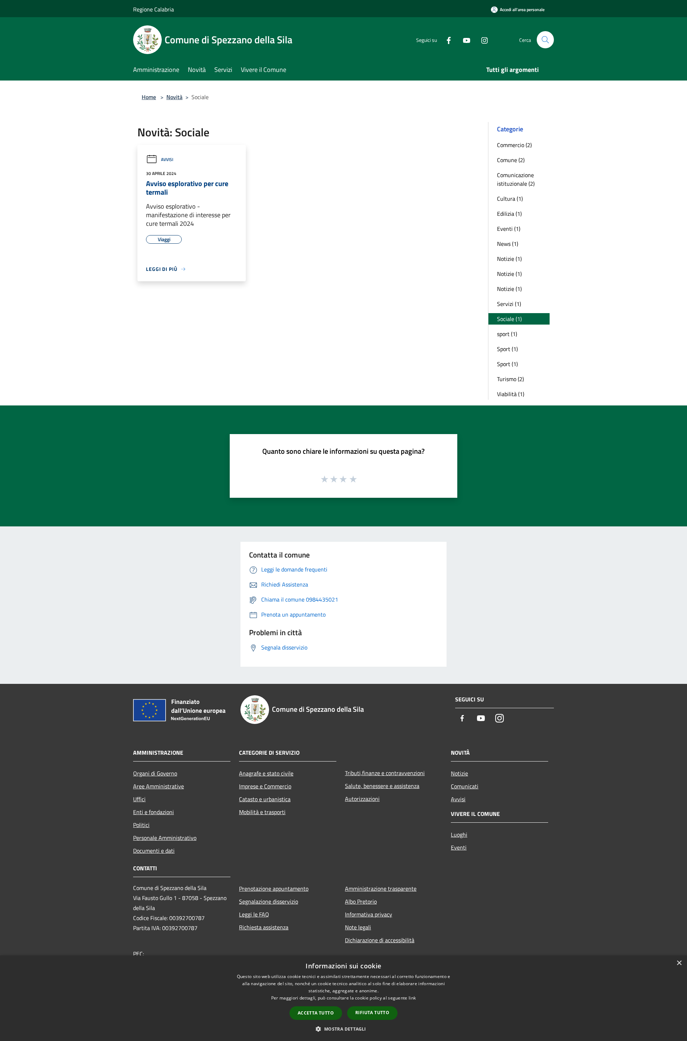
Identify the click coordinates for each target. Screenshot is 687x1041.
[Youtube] (464, 39)
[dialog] (343, 998)
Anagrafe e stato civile (266, 773)
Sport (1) (507, 349)
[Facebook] (446, 39)
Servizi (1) (509, 304)
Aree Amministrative (158, 786)
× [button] (679, 963)
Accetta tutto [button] (316, 1013)
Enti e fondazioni (153, 812)
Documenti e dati (154, 850)
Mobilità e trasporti (262, 812)
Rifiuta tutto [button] (372, 1013)
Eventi (459, 847)
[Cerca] (545, 39)
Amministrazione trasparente (380, 888)
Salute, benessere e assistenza (382, 786)
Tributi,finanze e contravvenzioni (385, 773)
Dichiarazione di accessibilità (379, 940)
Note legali (358, 927)
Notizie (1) (509, 258)
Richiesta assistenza (263, 927)
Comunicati (464, 786)
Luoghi (459, 834)
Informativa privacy (368, 914)
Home (149, 97)
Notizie (459, 773)
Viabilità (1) (510, 394)
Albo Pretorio (361, 901)
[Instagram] (481, 39)
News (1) (507, 243)
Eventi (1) (508, 228)
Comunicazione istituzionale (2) (516, 179)
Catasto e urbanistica (265, 799)
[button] (343, 1028)
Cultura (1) (510, 198)
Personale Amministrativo (164, 837)
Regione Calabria (153, 9)
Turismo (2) (510, 379)
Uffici (139, 799)
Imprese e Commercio (265, 786)
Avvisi (167, 159)
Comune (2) (511, 160)
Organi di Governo (155, 773)
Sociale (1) (509, 319)
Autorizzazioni (362, 798)
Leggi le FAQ (254, 914)
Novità (174, 97)
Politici (141, 825)
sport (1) (507, 334)
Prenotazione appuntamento (273, 888)
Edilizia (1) (509, 213)
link (412, 998)
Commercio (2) (514, 145)
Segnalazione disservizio (268, 901)
